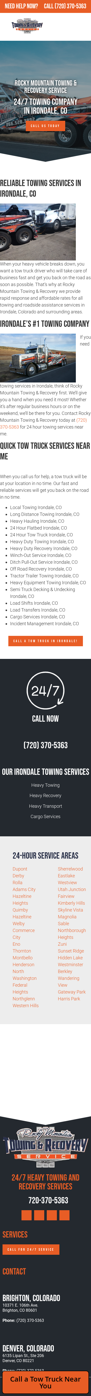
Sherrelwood (70, 869)
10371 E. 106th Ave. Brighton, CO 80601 (20, 1308)
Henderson (23, 964)
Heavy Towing (45, 785)
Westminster (70, 964)
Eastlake (66, 875)
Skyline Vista (70, 910)
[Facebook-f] (39, 1215)
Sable (63, 923)
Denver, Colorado (28, 1348)
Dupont (20, 869)
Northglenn (24, 998)
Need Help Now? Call (30, 6)
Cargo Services (45, 816)
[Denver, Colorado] (7, 1336)
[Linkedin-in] (64, 1215)
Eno (16, 944)
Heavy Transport (45, 806)
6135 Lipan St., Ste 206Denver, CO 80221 (23, 1358)
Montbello (23, 957)
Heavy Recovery (45, 795)
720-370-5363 (47, 1200)
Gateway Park (72, 992)
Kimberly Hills (71, 903)
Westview (67, 882)
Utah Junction (72, 889)
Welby (19, 923)
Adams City (24, 889)
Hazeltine (22, 916)
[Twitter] (52, 1215)
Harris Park (69, 998)
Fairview (66, 896)
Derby (18, 875)
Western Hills (26, 1005)
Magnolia (67, 916)
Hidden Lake (70, 957)
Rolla (17, 882)
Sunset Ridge (71, 951)
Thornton (22, 951)
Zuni (62, 944)
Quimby (20, 910)
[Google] (26, 1215)
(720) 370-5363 (70, 6)
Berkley (65, 971)
